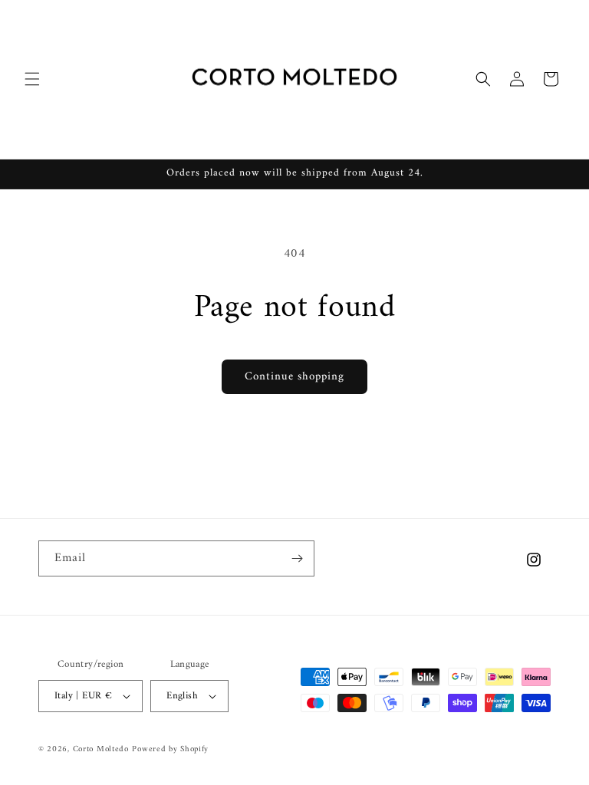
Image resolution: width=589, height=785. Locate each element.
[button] (32, 79)
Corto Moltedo (101, 749)
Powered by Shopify (170, 749)
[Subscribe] (297, 558)
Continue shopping (294, 376)
